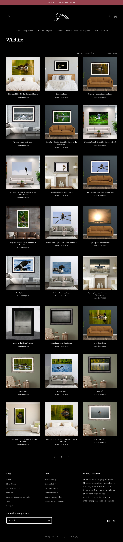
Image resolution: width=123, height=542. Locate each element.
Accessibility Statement (54, 501)
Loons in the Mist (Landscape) (61, 343)
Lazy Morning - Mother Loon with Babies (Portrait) (23, 440)
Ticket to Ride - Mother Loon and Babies (23, 94)
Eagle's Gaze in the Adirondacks (61, 192)
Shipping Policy (51, 488)
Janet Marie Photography (57, 537)
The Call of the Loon (23, 293)
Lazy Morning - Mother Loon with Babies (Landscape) (61, 440)
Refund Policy (50, 484)
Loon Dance (61, 391)
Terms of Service (51, 493)
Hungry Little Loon (100, 439)
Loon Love (23, 391)
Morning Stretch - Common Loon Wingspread (100, 294)
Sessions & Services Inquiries (18, 497)
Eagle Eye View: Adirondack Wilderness (100, 192)
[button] (9, 17)
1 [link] (54, 457)
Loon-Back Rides (100, 343)
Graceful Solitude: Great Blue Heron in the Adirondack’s (61, 143)
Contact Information (53, 497)
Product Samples (13, 488)
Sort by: (80, 53)
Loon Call (99, 391)
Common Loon (61, 94)
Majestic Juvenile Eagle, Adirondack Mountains (23, 244)
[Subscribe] (48, 520)
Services (9, 493)
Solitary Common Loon (61, 293)
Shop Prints (11, 484)
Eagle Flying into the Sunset (100, 243)
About (8, 501)
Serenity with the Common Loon (100, 94)
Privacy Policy (50, 479)
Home (8, 479)
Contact (9, 506)
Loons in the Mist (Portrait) (23, 343)
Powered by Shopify (72, 537)
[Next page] (68, 457)
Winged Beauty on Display (23, 142)
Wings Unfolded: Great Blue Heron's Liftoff (100, 142)
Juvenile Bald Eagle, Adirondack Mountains (61, 243)
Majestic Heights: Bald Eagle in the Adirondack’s (23, 193)
